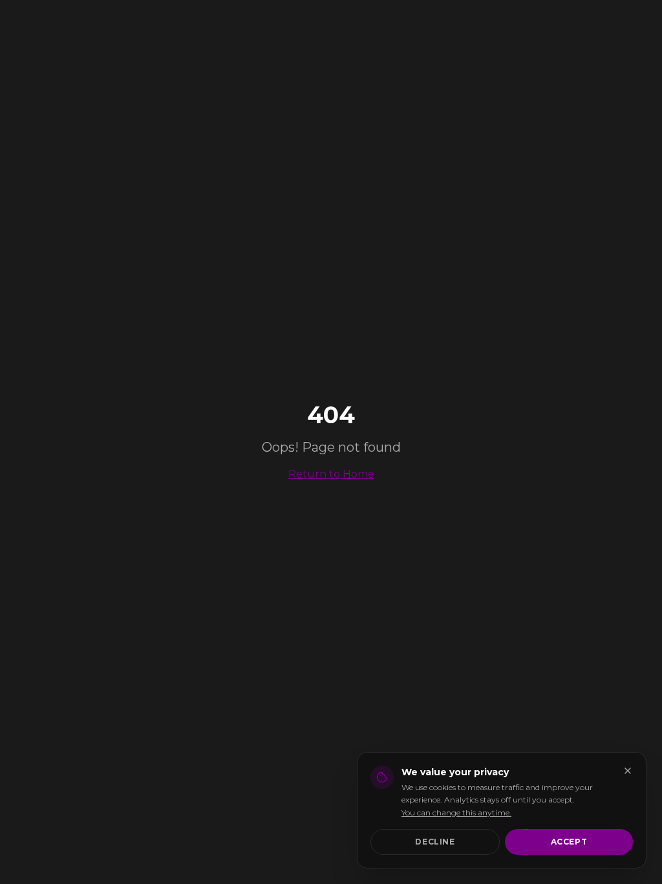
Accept (569, 841)
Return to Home (331, 474)
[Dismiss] (628, 771)
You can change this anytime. (456, 812)
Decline (434, 841)
